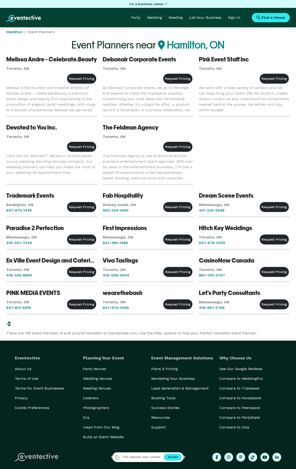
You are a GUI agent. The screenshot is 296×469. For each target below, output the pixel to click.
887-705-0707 (212, 275)
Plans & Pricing (164, 369)
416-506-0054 (116, 275)
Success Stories (165, 408)
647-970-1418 (18, 210)
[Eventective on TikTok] (252, 457)
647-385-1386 (115, 243)
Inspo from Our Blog (101, 427)
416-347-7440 (19, 243)
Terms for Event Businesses (39, 388)
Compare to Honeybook (240, 398)
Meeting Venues (97, 388)
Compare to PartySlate (239, 417)
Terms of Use (26, 378)
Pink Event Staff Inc (224, 59)
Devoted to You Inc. (31, 127)
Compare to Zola (234, 427)
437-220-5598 (212, 210)
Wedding (154, 17)
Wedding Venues (97, 378)
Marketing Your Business (173, 378)
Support (158, 427)
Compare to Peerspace (239, 408)
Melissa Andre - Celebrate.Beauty (51, 59)
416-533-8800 (19, 275)
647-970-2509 (116, 307)
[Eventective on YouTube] (264, 457)
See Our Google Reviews (240, 369)
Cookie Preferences (32, 408)
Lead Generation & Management (180, 388)
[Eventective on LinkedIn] (276, 457)
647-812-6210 (18, 307)
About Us (23, 369)
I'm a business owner (146, 4)
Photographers (96, 408)
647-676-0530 (212, 243)
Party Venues (94, 369)
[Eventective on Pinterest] (240, 457)
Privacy (21, 398)
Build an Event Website (103, 437)
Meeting (176, 17)
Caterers (90, 398)
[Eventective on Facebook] (216, 457)
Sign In (234, 17)
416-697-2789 (212, 307)
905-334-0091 (116, 210)
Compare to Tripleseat (239, 388)
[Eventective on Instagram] (228, 457)
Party (135, 17)
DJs (86, 417)
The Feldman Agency (130, 127)
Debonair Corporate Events (139, 59)
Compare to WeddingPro (241, 378)
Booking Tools (163, 398)
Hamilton (14, 32)
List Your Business (205, 17)
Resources (160, 417)
